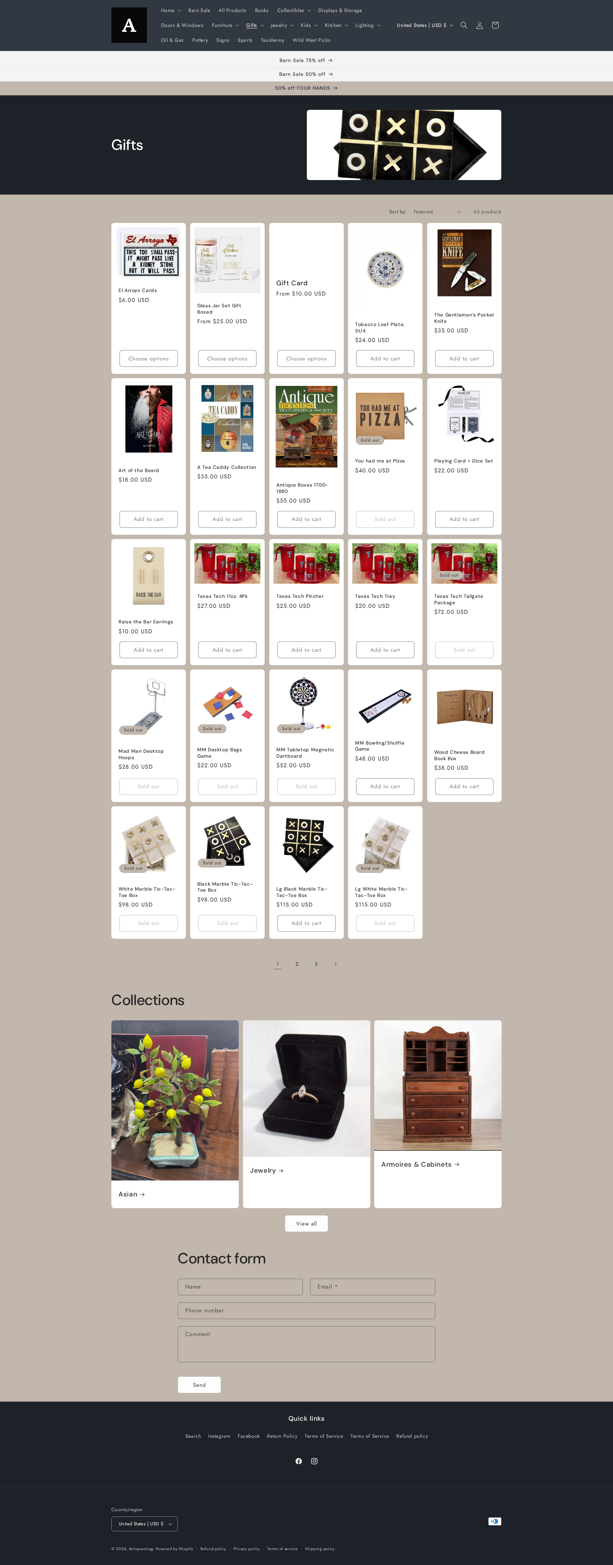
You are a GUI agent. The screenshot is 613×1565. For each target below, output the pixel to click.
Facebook (249, 1436)
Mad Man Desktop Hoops (141, 754)
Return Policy (282, 1436)
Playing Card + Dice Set (463, 461)
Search (193, 1436)
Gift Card (292, 283)
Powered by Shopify (174, 1549)
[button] (170, 10)
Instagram (219, 1436)
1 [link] (277, 964)
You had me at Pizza (380, 461)
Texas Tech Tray (375, 596)
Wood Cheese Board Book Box (459, 755)
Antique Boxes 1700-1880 (302, 488)
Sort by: (398, 211)
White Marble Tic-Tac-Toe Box (147, 892)
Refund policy (412, 1436)
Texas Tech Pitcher (300, 596)
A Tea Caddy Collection (226, 467)
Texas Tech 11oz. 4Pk (222, 596)
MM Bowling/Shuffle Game (379, 746)
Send (199, 1385)
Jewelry (263, 1170)
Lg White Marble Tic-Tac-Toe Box (381, 892)
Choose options (148, 359)
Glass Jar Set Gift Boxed (219, 309)
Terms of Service (324, 1436)
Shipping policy (320, 1549)
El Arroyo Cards (137, 290)
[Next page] (335, 964)
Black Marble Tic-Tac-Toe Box (225, 887)
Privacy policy (247, 1549)
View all (306, 1224)
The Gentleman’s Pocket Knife (464, 318)
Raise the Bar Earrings (145, 622)
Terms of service (282, 1549)
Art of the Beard (138, 470)
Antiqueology (141, 1549)
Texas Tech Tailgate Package (459, 599)
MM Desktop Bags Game (219, 753)
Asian (127, 1194)
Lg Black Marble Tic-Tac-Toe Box (302, 892)
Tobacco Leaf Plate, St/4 (380, 327)
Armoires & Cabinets (416, 1164)
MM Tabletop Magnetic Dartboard (305, 753)
